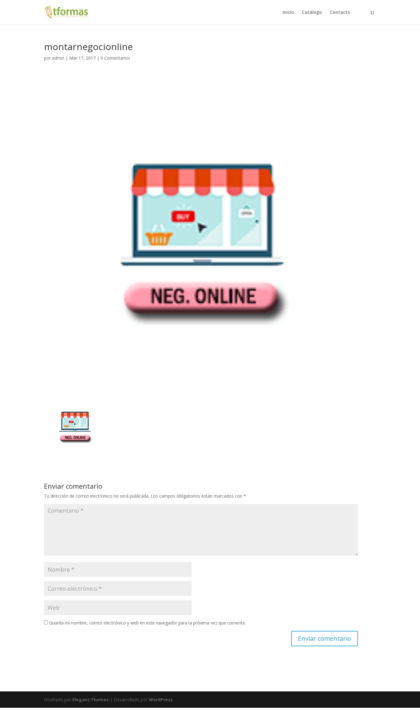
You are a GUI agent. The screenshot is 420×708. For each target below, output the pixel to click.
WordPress (161, 699)
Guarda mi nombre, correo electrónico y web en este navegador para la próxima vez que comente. (147, 623)
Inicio (288, 12)
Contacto (340, 12)
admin (58, 58)
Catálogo (312, 12)
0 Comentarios (115, 58)
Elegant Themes (90, 699)
